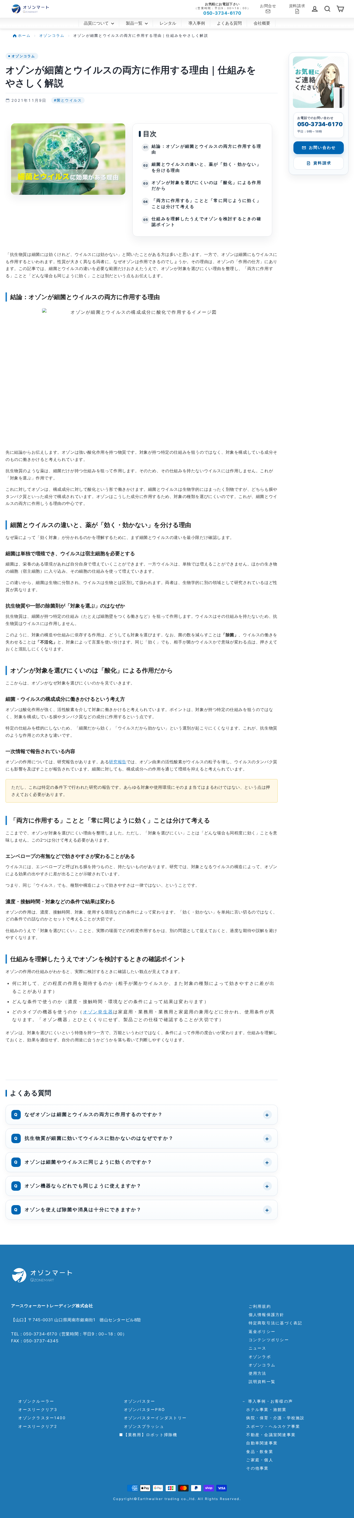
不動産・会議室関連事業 (269, 1434)
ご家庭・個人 (257, 1459)
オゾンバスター (137, 1401)
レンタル (168, 23)
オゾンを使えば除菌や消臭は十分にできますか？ (83, 1209)
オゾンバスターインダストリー (153, 1417)
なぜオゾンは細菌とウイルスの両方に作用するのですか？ (94, 1114)
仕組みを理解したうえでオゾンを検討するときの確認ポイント (206, 221)
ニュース (258, 1348)
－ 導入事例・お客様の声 (267, 1401)
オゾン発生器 (98, 1011)
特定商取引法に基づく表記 (276, 1322)
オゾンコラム (23, 56)
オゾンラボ (260, 1356)
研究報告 (117, 761)
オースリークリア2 (35, 1426)
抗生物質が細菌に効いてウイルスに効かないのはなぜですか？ (99, 1138)
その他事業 (255, 1468)
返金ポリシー (262, 1331)
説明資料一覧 (262, 1381)
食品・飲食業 (257, 1451)
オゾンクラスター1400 (40, 1417)
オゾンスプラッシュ (141, 1426)
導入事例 (196, 23)
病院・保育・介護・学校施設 (273, 1417)
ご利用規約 (260, 1306)
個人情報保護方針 (267, 1314)
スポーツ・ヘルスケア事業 (271, 1426)
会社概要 (262, 23)
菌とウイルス (68, 100)
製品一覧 (135, 23)
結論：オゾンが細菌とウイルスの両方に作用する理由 (206, 149)
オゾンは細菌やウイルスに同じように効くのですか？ (88, 1162)
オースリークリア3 (36, 1409)
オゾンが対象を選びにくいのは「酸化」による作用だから (206, 185)
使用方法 (258, 1373)
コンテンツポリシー (269, 1339)
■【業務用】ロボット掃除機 (148, 1434)
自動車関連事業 (260, 1443)
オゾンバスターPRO (142, 1409)
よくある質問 (229, 23)
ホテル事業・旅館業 (264, 1409)
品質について (97, 23)
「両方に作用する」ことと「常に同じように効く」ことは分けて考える (206, 203)
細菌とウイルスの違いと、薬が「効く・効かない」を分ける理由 (206, 167)
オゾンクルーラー (34, 1401)
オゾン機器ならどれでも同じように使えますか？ (83, 1186)
